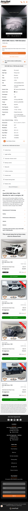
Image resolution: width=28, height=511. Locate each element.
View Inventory (14, 448)
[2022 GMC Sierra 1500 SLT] (14, 372)
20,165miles (23, 304)
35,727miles (23, 387)
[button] (21, 2)
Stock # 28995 (4, 260)
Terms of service (14, 470)
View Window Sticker (10, 141)
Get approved (14, 466)
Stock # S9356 (4, 342)
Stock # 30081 (4, 301)
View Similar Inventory (14, 56)
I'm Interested (15, 276)
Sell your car (14, 463)
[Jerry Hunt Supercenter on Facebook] (8, 420)
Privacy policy (14, 459)
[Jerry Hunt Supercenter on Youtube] (14, 420)
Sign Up (14, 495)
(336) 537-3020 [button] (15, 432)
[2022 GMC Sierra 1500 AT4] (14, 331)
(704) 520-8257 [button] (15, 439)
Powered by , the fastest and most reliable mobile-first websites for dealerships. (14, 505)
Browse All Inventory (14, 53)
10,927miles (23, 263)
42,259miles (23, 346)
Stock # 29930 (4, 383)
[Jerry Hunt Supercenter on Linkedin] (19, 420)
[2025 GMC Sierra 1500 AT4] (14, 249)
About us (14, 452)
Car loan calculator (14, 456)
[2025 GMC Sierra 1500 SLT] (14, 290)
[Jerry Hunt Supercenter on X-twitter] (11, 420)
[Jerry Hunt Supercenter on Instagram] (16, 420)
